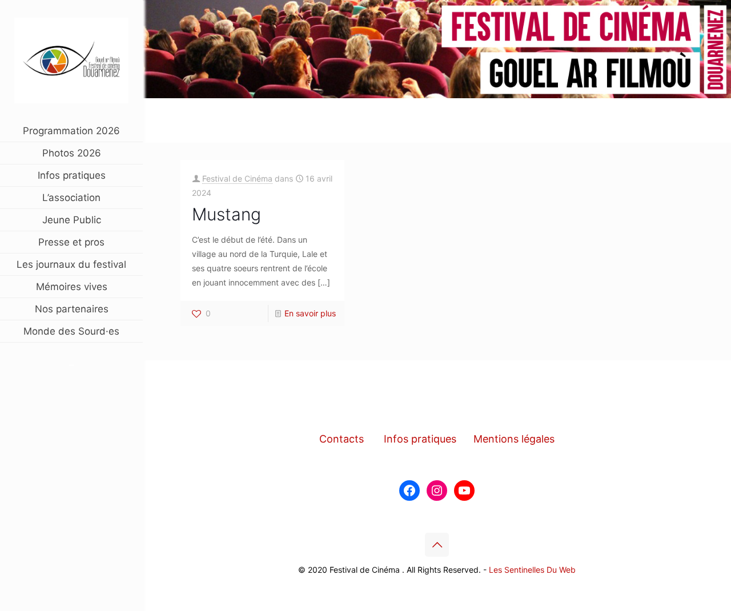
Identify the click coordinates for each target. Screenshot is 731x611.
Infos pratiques (420, 439)
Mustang (226, 214)
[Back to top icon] (437, 545)
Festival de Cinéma (237, 178)
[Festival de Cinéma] (71, 60)
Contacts (341, 439)
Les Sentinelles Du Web (532, 569)
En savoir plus (310, 313)
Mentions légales (514, 439)
